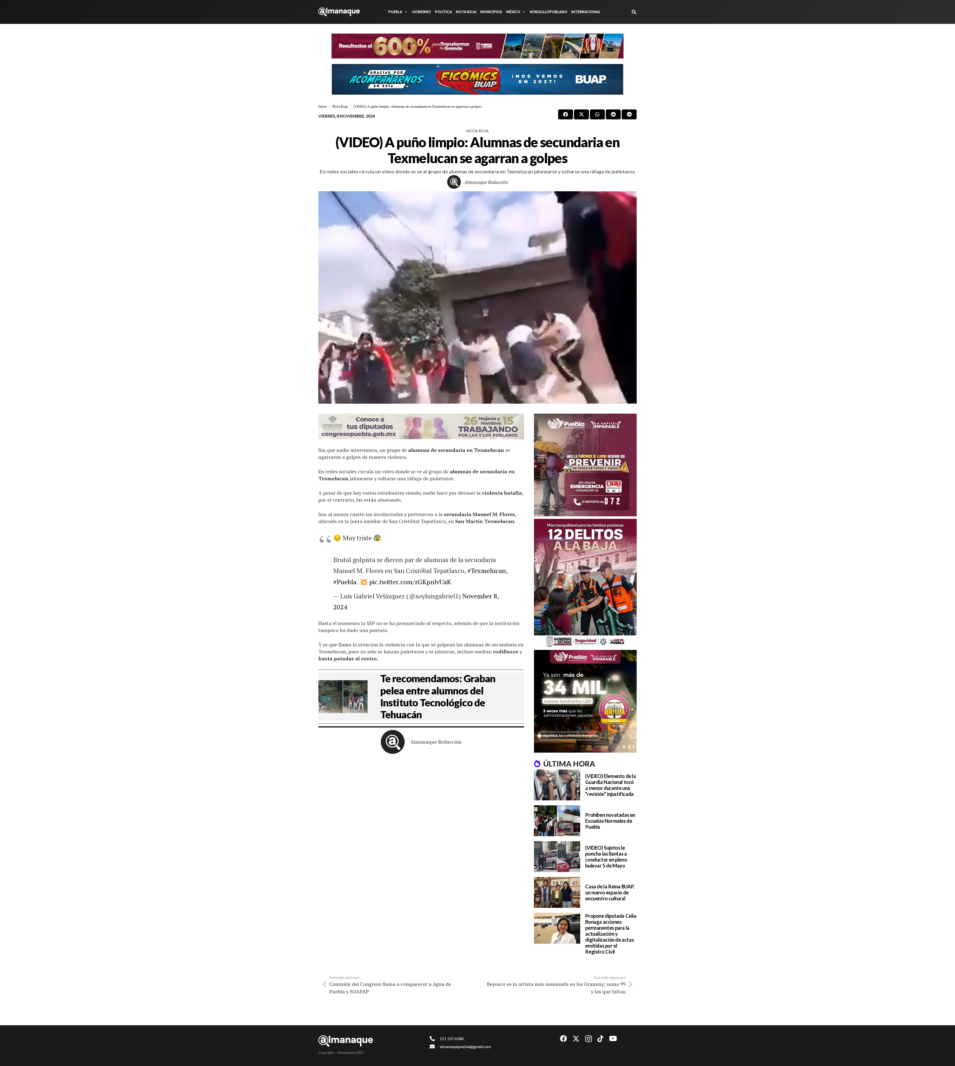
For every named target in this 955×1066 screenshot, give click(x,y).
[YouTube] (613, 1038)
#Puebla (344, 582)
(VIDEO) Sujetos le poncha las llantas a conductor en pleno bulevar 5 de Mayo (606, 857)
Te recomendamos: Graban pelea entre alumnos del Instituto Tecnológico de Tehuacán (437, 696)
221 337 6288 (452, 1038)
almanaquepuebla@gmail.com (465, 1046)
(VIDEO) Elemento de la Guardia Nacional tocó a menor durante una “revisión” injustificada (610, 785)
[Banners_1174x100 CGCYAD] (477, 46)
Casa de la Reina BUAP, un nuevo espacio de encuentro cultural (609, 892)
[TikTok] (600, 1038)
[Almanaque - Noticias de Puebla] (339, 11)
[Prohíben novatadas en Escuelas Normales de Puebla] (557, 820)
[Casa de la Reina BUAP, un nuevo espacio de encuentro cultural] (557, 892)
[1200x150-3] (421, 426)
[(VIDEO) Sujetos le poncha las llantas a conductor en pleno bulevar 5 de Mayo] (557, 856)
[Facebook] (563, 1038)
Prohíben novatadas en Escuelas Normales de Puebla (610, 821)
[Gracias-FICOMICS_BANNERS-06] (477, 79)
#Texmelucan (486, 570)
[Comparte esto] (565, 114)
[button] (405, 12)
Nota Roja (477, 130)
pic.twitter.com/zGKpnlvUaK (410, 582)
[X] (576, 1038)
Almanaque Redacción (486, 182)
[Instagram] (588, 1039)
